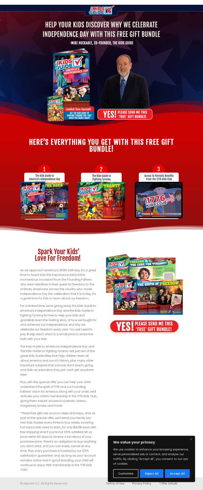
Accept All (177, 474)
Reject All (151, 474)
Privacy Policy (141, 483)
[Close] (191, 439)
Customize (125, 474)
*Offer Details (168, 483)
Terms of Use (115, 483)
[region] (151, 459)
